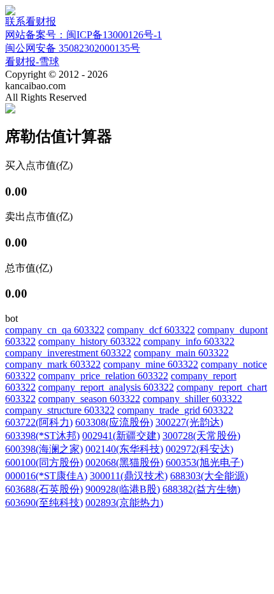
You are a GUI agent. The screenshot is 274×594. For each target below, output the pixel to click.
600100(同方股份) (44, 462)
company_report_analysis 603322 (106, 387)
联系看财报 (30, 21)
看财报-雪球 (32, 61)
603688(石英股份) (44, 489)
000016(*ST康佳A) (46, 475)
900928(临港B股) (122, 489)
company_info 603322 (188, 341)
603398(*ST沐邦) (42, 435)
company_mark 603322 (53, 364)
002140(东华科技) (124, 449)
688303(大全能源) (209, 475)
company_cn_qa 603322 (55, 329)
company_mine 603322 (150, 364)
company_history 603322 (89, 341)
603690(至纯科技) (44, 502)
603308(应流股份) (114, 422)
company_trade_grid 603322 (175, 410)
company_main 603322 (181, 352)
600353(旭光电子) (204, 462)
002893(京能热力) (124, 502)
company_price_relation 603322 (103, 375)
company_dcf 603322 (151, 329)
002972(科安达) (199, 449)
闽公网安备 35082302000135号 (72, 48)
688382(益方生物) (201, 489)
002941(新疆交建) (121, 435)
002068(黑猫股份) (124, 462)
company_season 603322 (89, 398)
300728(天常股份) (201, 435)
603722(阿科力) (39, 422)
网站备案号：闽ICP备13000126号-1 (83, 34)
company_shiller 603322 (192, 398)
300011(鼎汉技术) (129, 475)
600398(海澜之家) (44, 449)
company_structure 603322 (60, 410)
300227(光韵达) (189, 422)
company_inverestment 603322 (68, 352)
